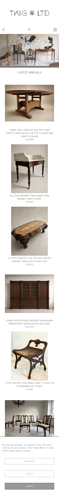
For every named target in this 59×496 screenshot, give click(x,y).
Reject (29, 474)
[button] (29, 30)
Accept (29, 486)
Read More (29, 461)
